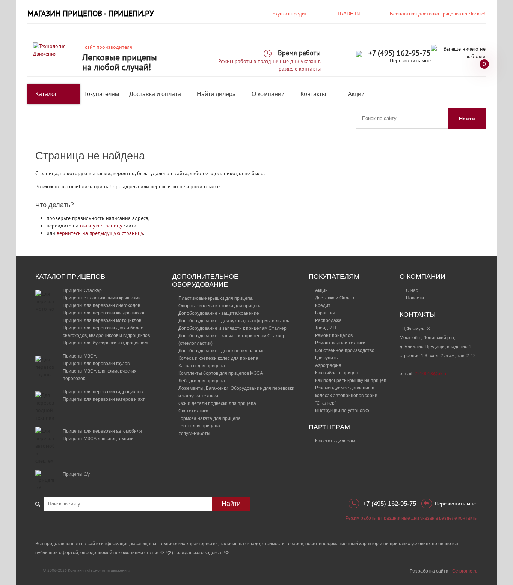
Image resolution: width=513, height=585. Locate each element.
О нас (412, 290)
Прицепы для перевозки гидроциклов (103, 391)
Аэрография (328, 365)
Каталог (46, 94)
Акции (356, 94)
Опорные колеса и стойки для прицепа (220, 305)
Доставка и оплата (155, 94)
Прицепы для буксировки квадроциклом (105, 343)
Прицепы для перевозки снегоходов (101, 305)
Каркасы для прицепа (201, 365)
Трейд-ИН (325, 328)
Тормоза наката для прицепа (209, 418)
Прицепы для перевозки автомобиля (102, 431)
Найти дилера (216, 94)
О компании (268, 94)
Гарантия (325, 313)
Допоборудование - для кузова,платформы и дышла (234, 320)
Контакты (313, 94)
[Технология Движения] (54, 49)
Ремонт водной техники (340, 343)
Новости (415, 298)
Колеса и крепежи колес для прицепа (218, 358)
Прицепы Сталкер (82, 290)
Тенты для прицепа (199, 426)
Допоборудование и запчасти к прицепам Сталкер (232, 328)
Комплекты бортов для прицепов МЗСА (220, 373)
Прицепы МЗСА (80, 356)
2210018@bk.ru (431, 373)
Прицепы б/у (76, 474)
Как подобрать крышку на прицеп (350, 380)
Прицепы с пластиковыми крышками (102, 298)
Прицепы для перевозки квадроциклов (104, 313)
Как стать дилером (335, 441)
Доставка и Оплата (335, 298)
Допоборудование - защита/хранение (218, 313)
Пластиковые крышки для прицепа (215, 298)
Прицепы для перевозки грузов (96, 363)
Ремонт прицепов (334, 335)
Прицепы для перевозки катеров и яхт (104, 399)
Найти (467, 119)
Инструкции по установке (342, 410)
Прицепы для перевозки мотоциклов (102, 320)
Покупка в (288, 14)
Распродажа (328, 320)
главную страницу (101, 225)
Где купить (326, 358)
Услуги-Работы (194, 433)
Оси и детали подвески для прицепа (217, 403)
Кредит (322, 305)
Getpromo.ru (465, 571)
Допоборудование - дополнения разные (221, 350)
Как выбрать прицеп (336, 373)
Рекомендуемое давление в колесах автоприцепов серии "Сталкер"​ (346, 395)
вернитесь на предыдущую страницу (100, 233)
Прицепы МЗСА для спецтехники (98, 438)
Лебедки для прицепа (201, 380)
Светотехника (193, 411)
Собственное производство (344, 350)
